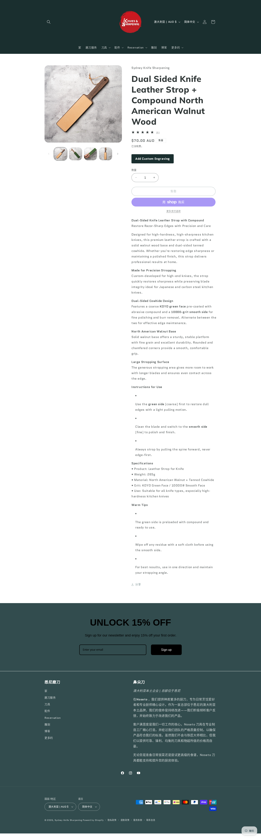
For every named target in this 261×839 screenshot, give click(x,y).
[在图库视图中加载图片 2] (75, 154)
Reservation (53, 718)
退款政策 (125, 820)
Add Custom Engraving (152, 159)
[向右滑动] (117, 154)
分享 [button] (138, 584)
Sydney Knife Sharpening (69, 820)
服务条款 (137, 820)
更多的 (49, 738)
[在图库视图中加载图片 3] (90, 154)
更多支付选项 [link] (173, 211)
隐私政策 (112, 820)
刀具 (47, 704)
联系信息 (150, 820)
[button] (49, 22)
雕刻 (47, 724)
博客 (47, 731)
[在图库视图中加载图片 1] (60, 154)
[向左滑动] (49, 154)
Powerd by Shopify (93, 820)
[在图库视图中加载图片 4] (105, 154)
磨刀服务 (50, 697)
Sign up (166, 649)
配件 (47, 711)
